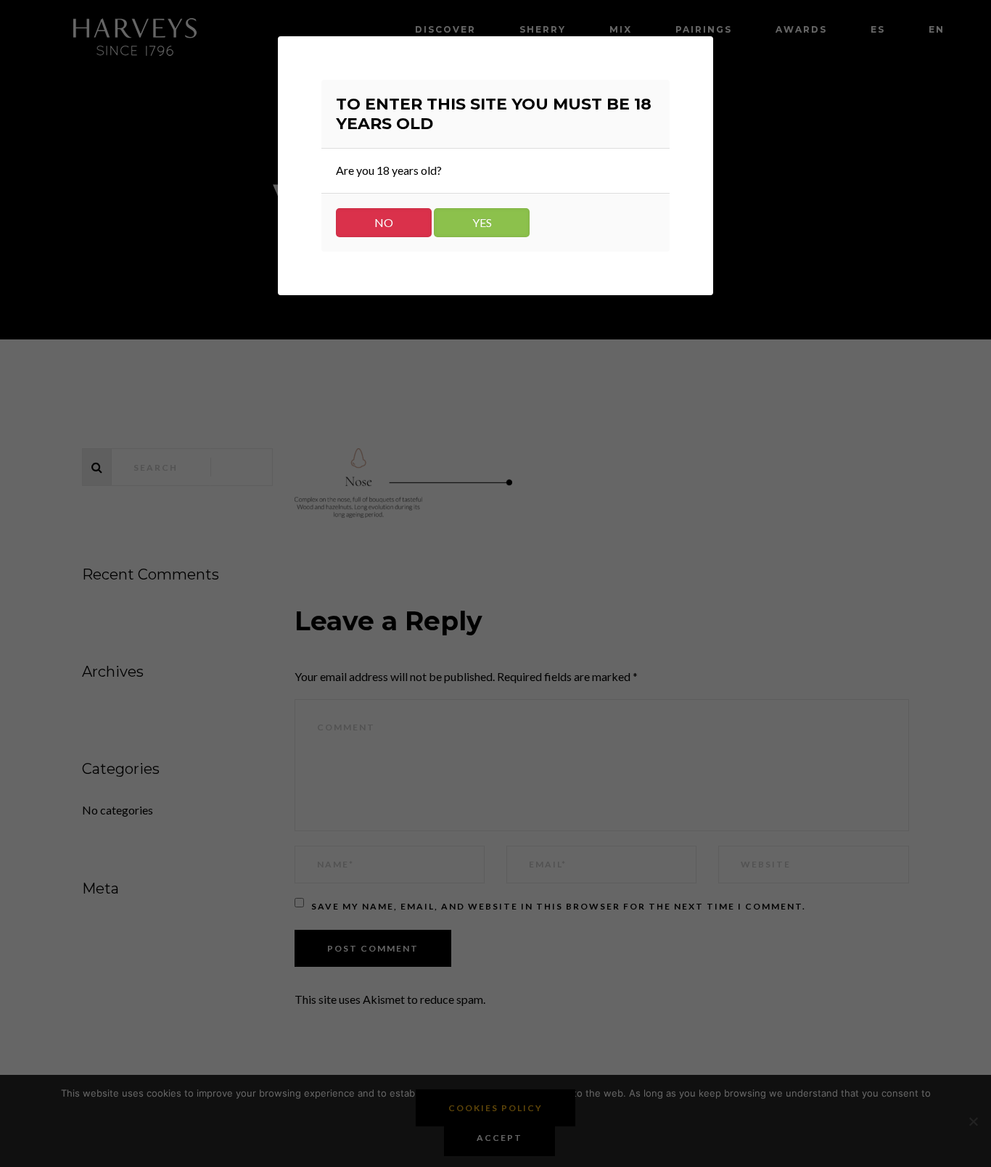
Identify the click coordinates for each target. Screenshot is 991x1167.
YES (482, 222)
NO (383, 222)
